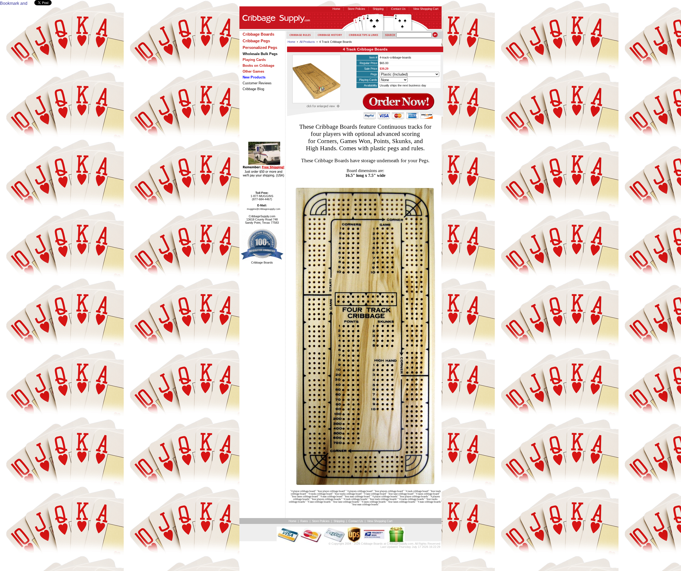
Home (336, 8)
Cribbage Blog (253, 89)
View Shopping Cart (425, 8)
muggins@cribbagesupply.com (263, 209)
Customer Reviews (257, 83)
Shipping (378, 8)
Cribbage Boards (372, 543)
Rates (304, 521)
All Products (307, 41)
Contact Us (398, 8)
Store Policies (356, 8)
